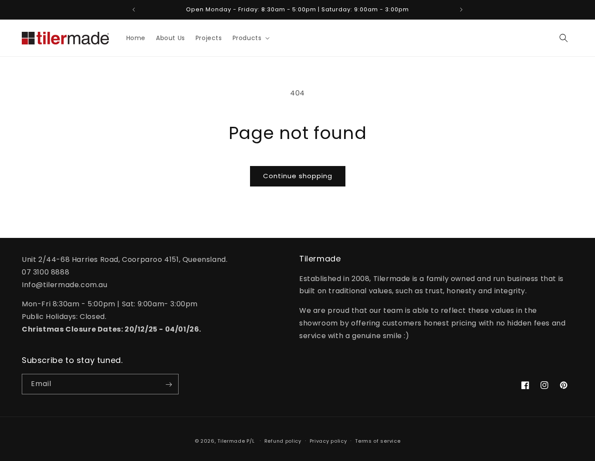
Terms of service (377, 440)
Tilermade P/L (235, 440)
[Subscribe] (168, 384)
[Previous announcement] (133, 9)
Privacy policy (328, 440)
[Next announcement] (461, 9)
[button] (250, 38)
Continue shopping (297, 175)
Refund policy (282, 440)
